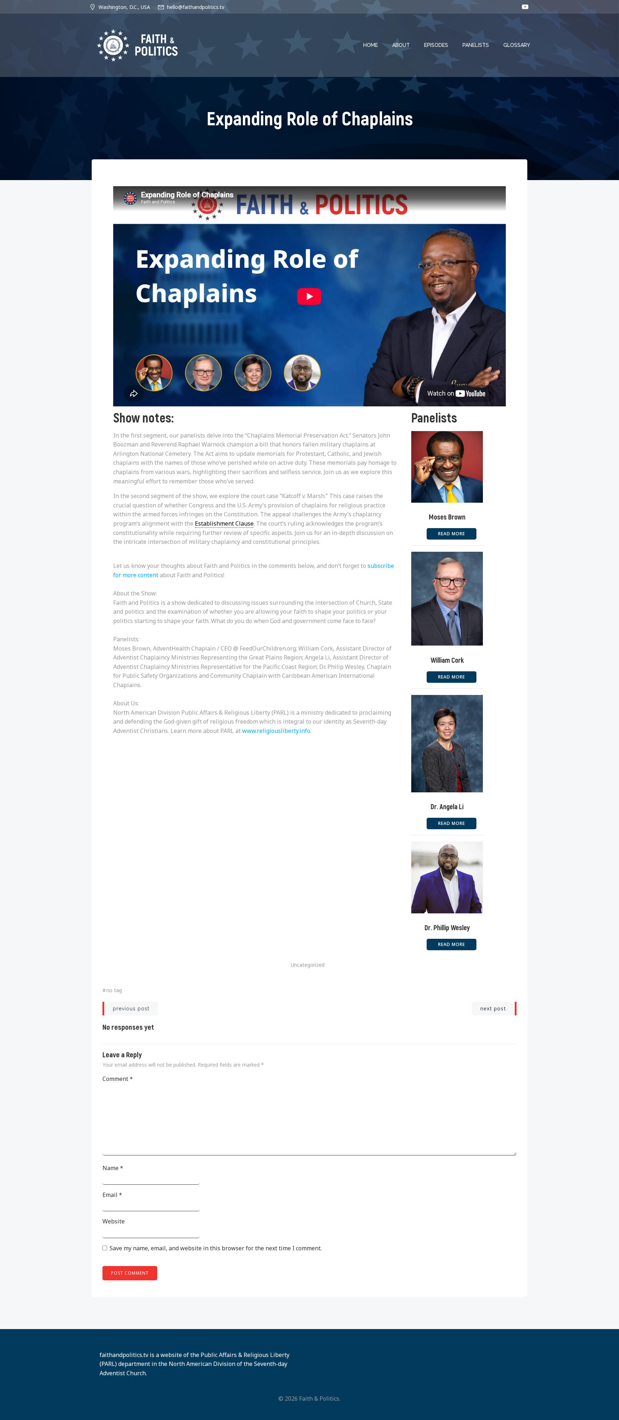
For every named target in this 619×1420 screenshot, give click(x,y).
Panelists (475, 45)
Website (113, 1221)
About (401, 45)
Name (112, 1168)
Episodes (436, 45)
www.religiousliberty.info (276, 731)
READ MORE (451, 534)
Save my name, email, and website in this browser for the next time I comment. (216, 1248)
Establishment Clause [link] (224, 523)
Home (370, 45)
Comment (117, 1079)
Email (112, 1195)
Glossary (516, 45)
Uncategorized (308, 964)
